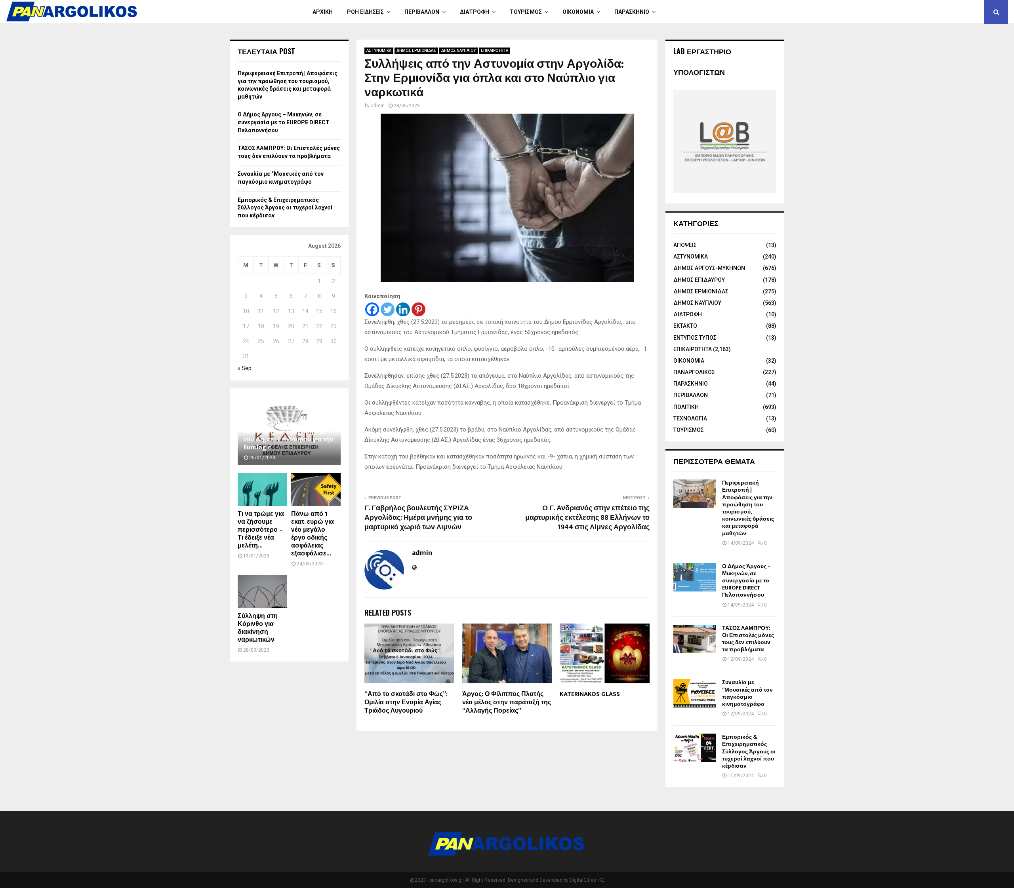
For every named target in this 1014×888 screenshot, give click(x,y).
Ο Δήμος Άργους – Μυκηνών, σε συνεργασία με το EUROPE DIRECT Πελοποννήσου (284, 122)
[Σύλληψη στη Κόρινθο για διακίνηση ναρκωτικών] (262, 591)
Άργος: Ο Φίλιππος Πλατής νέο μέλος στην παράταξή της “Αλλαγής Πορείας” (506, 702)
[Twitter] (388, 309)
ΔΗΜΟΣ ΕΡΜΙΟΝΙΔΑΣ (416, 50)
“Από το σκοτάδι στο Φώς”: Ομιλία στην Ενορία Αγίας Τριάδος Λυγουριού (406, 702)
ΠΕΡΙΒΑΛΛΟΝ (421, 12)
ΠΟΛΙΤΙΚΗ (686, 407)
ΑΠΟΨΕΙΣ (685, 245)
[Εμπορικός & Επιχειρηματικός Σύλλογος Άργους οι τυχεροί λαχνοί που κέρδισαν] (694, 748)
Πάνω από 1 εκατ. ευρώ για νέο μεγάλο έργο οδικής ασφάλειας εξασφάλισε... (312, 534)
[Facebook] (372, 309)
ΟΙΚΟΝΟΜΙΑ (578, 12)
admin (378, 105)
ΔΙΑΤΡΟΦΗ (474, 12)
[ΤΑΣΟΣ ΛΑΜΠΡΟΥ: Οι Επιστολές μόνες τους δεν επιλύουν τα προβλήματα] (694, 639)
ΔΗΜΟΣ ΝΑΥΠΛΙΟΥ (458, 50)
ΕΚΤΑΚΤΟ (685, 326)
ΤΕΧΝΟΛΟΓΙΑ (690, 418)
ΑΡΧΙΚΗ (323, 12)
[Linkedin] (403, 309)
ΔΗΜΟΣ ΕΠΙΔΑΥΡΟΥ (699, 280)
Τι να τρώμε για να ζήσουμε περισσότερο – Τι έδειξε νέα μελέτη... (261, 530)
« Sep (245, 368)
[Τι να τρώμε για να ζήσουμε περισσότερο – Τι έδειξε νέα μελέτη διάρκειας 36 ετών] (262, 489)
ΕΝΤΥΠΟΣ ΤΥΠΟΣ (695, 338)
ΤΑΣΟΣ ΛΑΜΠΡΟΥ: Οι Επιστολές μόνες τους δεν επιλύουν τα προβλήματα (748, 639)
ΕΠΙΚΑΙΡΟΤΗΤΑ (494, 50)
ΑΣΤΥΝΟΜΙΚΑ (378, 50)
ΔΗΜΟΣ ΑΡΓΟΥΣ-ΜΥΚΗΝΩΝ (709, 268)
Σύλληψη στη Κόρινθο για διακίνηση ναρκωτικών (258, 628)
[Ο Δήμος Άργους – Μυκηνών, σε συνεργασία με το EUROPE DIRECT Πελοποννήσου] (694, 577)
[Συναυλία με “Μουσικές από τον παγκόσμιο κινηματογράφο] (694, 693)
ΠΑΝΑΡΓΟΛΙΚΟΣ (694, 372)
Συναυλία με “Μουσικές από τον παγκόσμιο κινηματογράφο (747, 693)
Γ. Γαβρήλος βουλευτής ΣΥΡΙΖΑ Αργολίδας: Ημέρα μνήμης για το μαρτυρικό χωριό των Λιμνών (418, 517)
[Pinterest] (418, 309)
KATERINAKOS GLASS (590, 694)
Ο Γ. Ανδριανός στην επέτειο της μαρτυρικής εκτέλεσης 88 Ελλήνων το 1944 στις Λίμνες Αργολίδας (587, 517)
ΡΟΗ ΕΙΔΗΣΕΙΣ (365, 12)
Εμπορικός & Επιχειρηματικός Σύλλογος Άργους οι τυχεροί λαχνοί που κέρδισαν (285, 208)
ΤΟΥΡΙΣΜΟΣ (526, 12)
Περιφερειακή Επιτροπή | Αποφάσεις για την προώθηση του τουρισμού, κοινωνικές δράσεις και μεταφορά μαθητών (748, 508)
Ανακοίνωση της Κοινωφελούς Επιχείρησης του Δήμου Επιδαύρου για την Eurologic (289, 435)
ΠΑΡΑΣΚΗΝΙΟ (631, 12)
